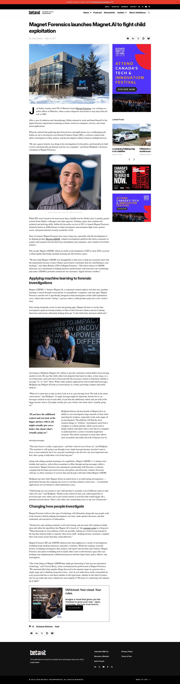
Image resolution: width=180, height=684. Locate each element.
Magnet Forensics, (84, 108)
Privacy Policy (127, 651)
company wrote (89, 528)
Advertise (115, 6)
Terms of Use (126, 656)
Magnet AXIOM (53, 239)
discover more (74, 608)
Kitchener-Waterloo (44, 626)
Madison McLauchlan (119, 154)
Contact (133, 6)
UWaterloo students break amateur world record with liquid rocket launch (130, 150)
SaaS (57, 626)
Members (124, 6)
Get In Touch (99, 661)
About (107, 6)
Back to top (142, 679)
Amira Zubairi (37, 38)
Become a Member (101, 656)
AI (33, 626)
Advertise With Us (101, 651)
